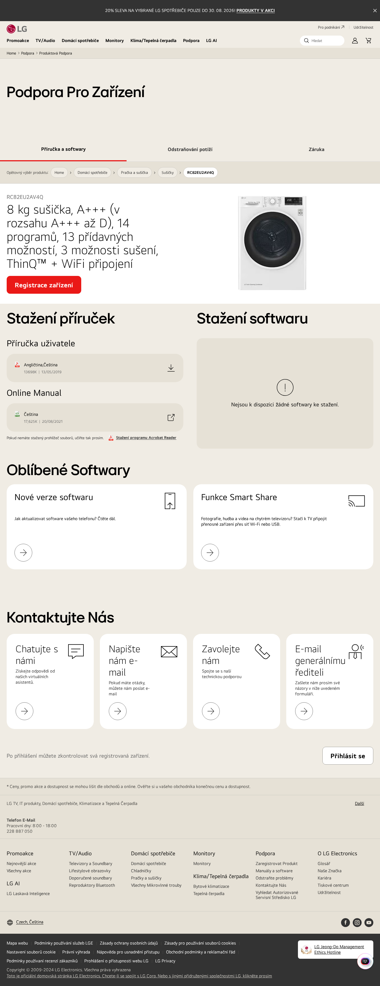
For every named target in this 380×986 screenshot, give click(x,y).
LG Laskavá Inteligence (28, 893)
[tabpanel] (190, 372)
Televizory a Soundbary (90, 863)
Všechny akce (19, 870)
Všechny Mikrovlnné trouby (156, 885)
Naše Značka (330, 870)
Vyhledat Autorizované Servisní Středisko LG (277, 895)
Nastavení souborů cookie (31, 952)
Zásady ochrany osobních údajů (129, 943)
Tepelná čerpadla (208, 893)
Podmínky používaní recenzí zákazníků (42, 960)
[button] (322, 41)
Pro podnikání (329, 27)
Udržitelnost (329, 892)
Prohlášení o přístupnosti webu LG (116, 960)
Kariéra (324, 878)
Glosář (324, 863)
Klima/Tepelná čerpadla (153, 40)
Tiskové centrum (333, 885)
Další (359, 803)
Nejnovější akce (21, 863)
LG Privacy (165, 960)
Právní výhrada (76, 952)
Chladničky (141, 870)
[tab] (63, 150)
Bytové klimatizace (211, 886)
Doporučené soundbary (90, 878)
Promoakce (18, 40)
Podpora (191, 40)
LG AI (211, 40)
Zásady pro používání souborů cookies (200, 943)
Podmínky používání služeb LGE (63, 943)
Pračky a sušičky (146, 878)
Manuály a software (274, 870)
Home (11, 53)
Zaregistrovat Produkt (277, 863)
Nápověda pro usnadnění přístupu (128, 952)
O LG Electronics (337, 853)
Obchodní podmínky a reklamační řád (200, 952)
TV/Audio (45, 40)
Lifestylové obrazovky (89, 870)
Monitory (114, 40)
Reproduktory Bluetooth (92, 885)
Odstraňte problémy (274, 878)
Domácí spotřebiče (80, 40)
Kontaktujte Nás (271, 885)
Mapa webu (17, 943)
